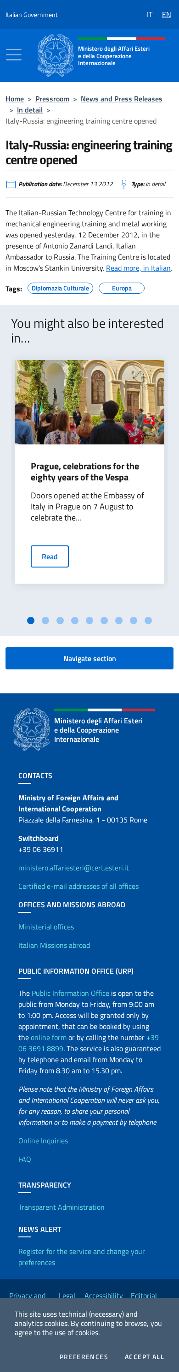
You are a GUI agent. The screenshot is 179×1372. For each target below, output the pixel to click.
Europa (122, 286)
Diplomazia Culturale (60, 286)
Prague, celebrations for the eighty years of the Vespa (85, 472)
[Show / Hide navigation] (14, 55)
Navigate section (89, 658)
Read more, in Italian (138, 267)
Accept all (144, 1357)
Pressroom (52, 98)
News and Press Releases (121, 98)
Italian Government (32, 14)
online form (49, 1037)
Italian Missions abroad (54, 945)
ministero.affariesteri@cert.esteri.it (73, 867)
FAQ (24, 1159)
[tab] (30, 620)
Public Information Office (70, 993)
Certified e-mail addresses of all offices (78, 886)
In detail (30, 109)
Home (15, 98)
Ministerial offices (46, 926)
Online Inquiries (43, 1140)
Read (50, 556)
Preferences (84, 1357)
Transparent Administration (61, 1206)
